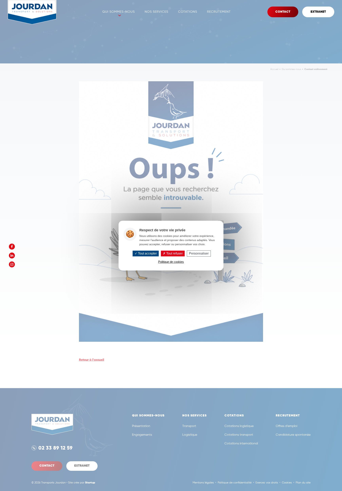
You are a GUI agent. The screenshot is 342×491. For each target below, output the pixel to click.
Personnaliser (199, 253)
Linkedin (12, 255)
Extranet (318, 11)
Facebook (12, 247)
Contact (282, 11)
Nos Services (156, 11)
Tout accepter (147, 253)
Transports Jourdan (32, 12)
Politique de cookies (171, 261)
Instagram (12, 264)
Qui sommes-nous (118, 11)
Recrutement (219, 11)
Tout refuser (174, 253)
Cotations (187, 11)
